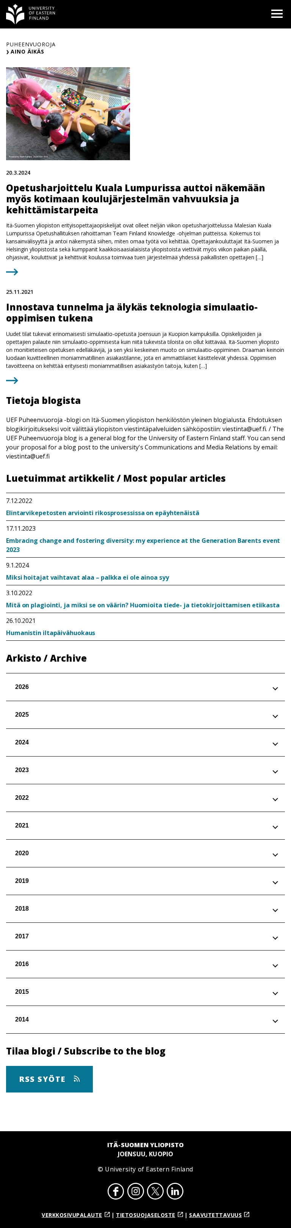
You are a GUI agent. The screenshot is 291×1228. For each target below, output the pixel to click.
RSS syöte (43, 1079)
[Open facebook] (116, 1192)
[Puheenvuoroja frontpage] (30, 14)
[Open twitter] (155, 1192)
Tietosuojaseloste (145, 1215)
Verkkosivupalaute (72, 1215)
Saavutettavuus (215, 1215)
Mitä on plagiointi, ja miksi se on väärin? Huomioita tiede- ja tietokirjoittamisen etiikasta (143, 605)
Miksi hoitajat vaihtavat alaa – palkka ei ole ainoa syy (87, 577)
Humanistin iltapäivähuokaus (50, 633)
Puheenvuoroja (31, 44)
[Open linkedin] (175, 1192)
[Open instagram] (135, 1192)
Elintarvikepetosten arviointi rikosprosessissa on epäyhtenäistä (102, 513)
